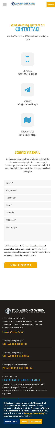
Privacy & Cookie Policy (12, 332)
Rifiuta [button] (24, 421)
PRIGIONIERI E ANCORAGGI (17, 368)
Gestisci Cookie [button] (11, 421)
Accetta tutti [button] (36, 421)
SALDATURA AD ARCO (14, 344)
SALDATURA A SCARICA (15, 356)
